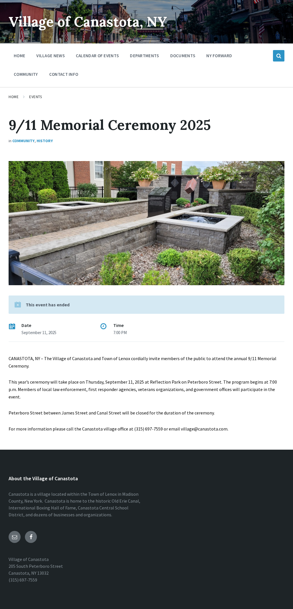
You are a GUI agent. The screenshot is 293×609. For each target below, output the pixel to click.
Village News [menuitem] (50, 55)
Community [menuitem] (26, 74)
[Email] (15, 537)
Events (35, 96)
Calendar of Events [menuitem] (97, 55)
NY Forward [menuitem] (219, 55)
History (45, 140)
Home (14, 96)
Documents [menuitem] (182, 55)
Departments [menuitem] (144, 55)
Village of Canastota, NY (88, 21)
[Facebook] (31, 537)
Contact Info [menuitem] (63, 74)
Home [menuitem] (19, 55)
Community (23, 140)
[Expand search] (278, 56)
